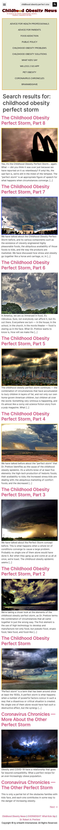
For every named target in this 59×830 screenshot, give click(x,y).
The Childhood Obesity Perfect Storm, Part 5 (25, 341)
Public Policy (29, 42)
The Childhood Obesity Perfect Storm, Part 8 (25, 120)
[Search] (55, 4)
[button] (4, 4)
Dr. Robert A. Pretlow (30, 819)
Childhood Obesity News (14, 816)
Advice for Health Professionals (29, 24)
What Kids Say (29, 60)
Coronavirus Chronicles (29, 78)
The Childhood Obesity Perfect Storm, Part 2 (25, 571)
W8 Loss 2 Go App (29, 66)
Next (54, 806)
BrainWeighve (30, 84)
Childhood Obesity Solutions (29, 54)
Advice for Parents (29, 30)
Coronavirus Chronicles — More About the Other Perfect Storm (28, 719)
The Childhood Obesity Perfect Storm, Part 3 (25, 492)
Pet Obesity (29, 72)
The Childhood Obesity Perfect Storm (25, 640)
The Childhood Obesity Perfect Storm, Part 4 (25, 416)
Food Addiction (29, 36)
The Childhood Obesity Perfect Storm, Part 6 (25, 265)
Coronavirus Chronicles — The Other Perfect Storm (28, 785)
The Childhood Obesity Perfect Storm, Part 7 (25, 189)
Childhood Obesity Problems (29, 48)
